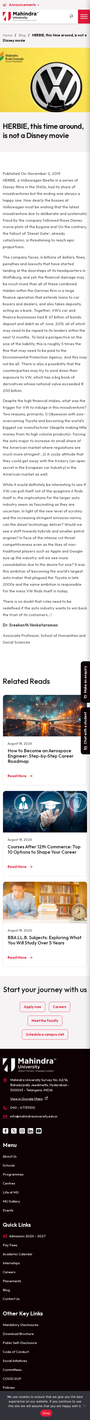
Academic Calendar (18, 1254)
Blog (22, 35)
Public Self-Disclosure (20, 1343)
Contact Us (11, 1299)
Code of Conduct (16, 1351)
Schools (9, 1165)
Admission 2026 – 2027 (27, 1236)
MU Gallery (11, 1201)
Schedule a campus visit (45, 1034)
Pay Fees (10, 1245)
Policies (9, 1387)
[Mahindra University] (20, 16)
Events (8, 1210)
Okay (46, 1413)
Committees (12, 1369)
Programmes (13, 1174)
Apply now (33, 1007)
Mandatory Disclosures (21, 1325)
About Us (10, 1156)
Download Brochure (18, 1334)
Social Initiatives (15, 1360)
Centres (9, 1183)
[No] (84, 1405)
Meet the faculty (45, 1020)
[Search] (71, 17)
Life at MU (11, 1192)
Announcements (22, 5)
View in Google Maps (26, 1099)
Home (7, 35)
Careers (59, 1007)
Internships (11, 1263)
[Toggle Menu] (84, 16)
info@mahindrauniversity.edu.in (33, 1116)
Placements (12, 1281)
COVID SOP (12, 1378)
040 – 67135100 (22, 1107)
